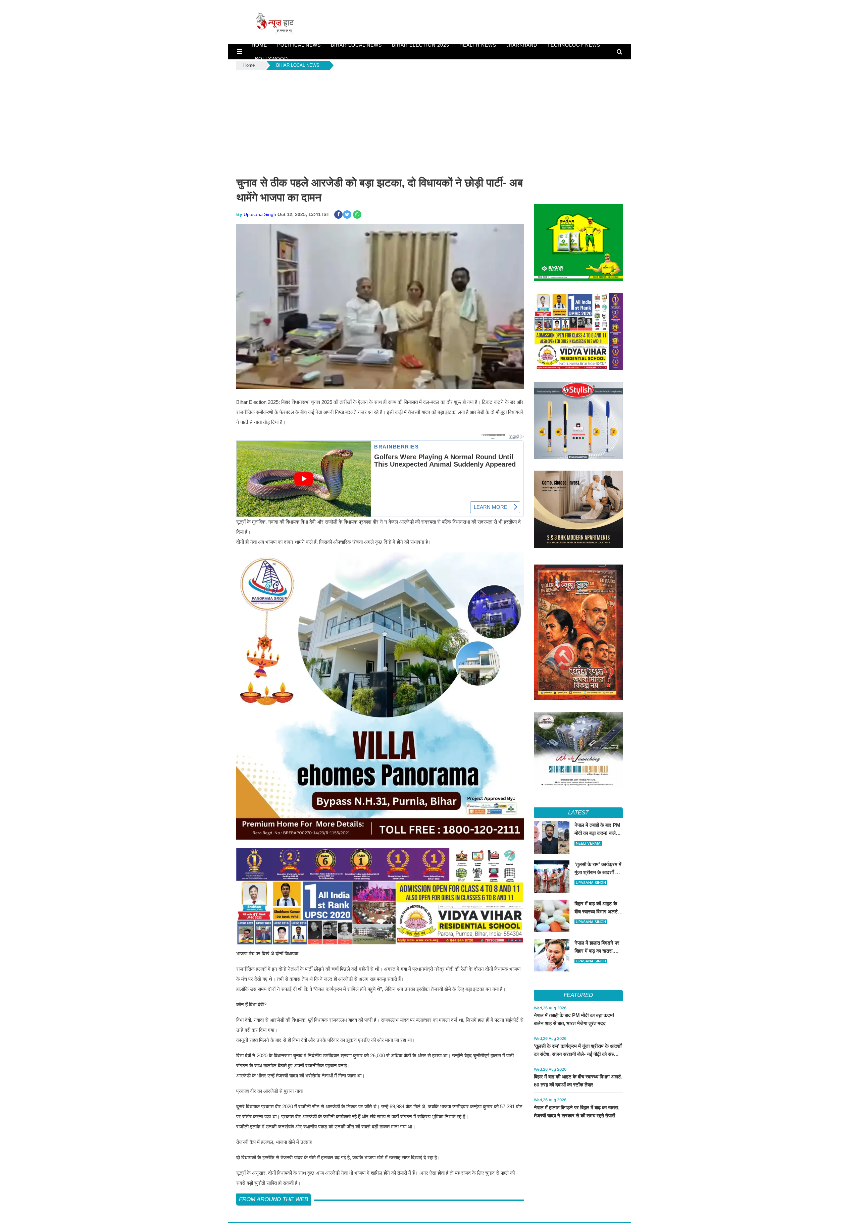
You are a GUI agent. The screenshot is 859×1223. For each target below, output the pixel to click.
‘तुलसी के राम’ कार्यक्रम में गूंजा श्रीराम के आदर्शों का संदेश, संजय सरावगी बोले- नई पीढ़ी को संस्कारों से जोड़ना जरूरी (578, 1054)
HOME (259, 45)
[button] (239, 51)
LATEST (578, 812)
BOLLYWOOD (271, 58)
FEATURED (578, 995)
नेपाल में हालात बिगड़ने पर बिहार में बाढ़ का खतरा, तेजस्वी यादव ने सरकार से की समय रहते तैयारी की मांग (577, 1115)
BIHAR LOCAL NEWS (356, 45)
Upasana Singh (260, 214)
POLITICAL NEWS (299, 45)
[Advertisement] (429, 122)
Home (249, 65)
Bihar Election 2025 (420, 45)
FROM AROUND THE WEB (273, 1199)
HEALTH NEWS (477, 45)
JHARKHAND (522, 45)
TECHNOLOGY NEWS (573, 45)
